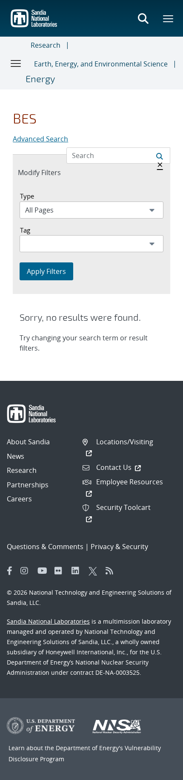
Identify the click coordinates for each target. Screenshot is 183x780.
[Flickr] (60, 570)
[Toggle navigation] (16, 63)
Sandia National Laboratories (48, 621)
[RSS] (112, 570)
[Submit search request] (159, 155)
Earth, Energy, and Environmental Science (101, 64)
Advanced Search (40, 139)
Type (27, 196)
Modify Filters (48, 172)
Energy (40, 78)
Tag (25, 230)
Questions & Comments (45, 546)
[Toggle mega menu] (168, 18)
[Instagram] (26, 570)
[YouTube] (43, 570)
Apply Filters (46, 271)
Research (45, 45)
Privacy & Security (119, 546)
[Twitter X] (95, 570)
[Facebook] (9, 570)
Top (158, 770)
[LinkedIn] (77, 570)
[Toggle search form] (143, 18)
